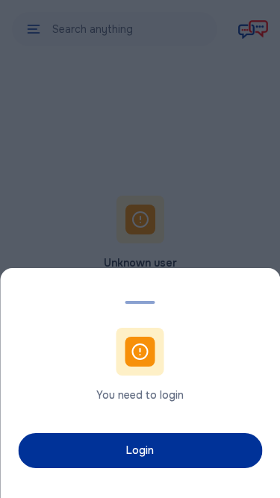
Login (140, 450)
